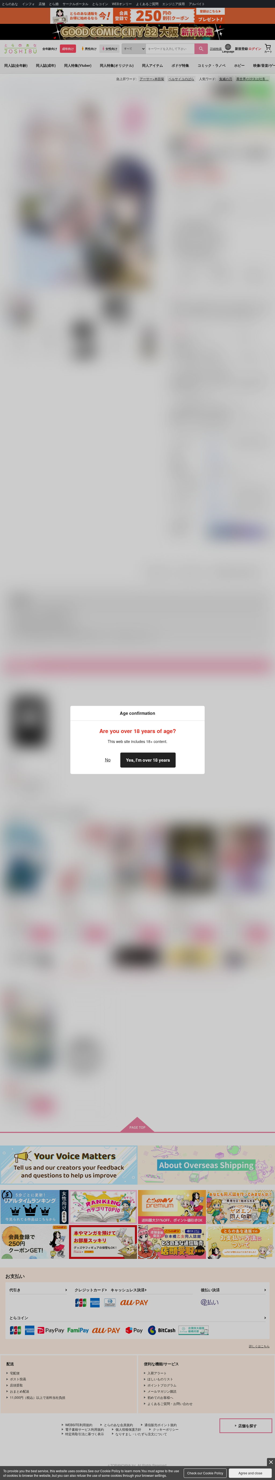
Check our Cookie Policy (205, 1473)
